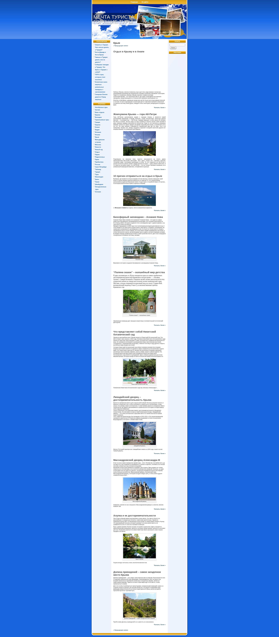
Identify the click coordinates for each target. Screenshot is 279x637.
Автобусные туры (101, 107)
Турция (97, 172)
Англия (97, 110)
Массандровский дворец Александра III (136, 460)
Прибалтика (99, 162)
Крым (97, 137)
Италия (97, 135)
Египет (97, 127)
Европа (97, 125)
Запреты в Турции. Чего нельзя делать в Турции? (102, 47)
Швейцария (99, 184)
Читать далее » (160, 107)
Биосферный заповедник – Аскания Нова (138, 217)
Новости (98, 147)
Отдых (97, 152)
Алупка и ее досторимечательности (134, 515)
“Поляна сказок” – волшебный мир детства (139, 272)
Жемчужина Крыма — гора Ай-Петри (135, 114)
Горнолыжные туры (102, 120)
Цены (97, 179)
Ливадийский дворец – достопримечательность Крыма (132, 398)
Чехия (97, 182)
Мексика (98, 144)
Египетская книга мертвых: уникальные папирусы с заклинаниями (101, 87)
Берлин (97, 115)
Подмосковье (100, 157)
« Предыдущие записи (120, 45)
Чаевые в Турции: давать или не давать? (101, 59)
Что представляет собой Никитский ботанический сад (134, 333)
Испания (98, 132)
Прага (97, 159)
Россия (97, 164)
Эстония (98, 192)
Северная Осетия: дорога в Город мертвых (101, 97)
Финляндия (99, 177)
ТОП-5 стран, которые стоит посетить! (100, 77)
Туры (97, 174)
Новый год (99, 149)
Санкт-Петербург (101, 167)
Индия (97, 130)
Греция (97, 122)
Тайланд (98, 169)
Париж (97, 154)
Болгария (98, 117)
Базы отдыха (99, 112)
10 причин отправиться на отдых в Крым (137, 176)
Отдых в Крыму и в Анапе (128, 51)
